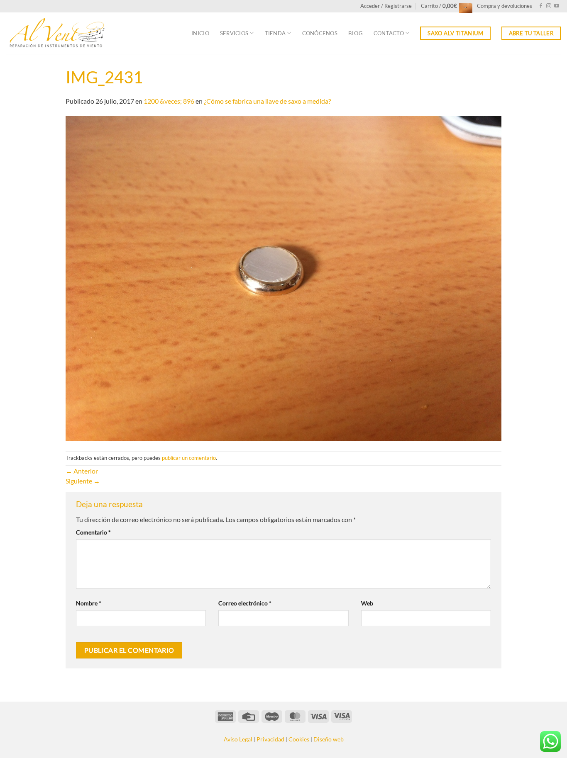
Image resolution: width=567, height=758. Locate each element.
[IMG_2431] (283, 278)
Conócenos (319, 33)
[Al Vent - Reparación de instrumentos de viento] (56, 33)
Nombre (88, 603)
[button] (386, 6)
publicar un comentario (189, 457)
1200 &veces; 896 (169, 101)
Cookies (298, 739)
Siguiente (83, 481)
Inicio (200, 33)
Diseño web (328, 739)
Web (367, 603)
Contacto (389, 33)
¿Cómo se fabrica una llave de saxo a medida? (267, 101)
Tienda (275, 33)
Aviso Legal (238, 739)
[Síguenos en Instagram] (548, 6)
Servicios (234, 33)
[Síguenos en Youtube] (556, 6)
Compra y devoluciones (504, 5)
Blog (355, 33)
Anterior (82, 471)
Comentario (93, 532)
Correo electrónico (244, 603)
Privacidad (270, 739)
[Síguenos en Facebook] (540, 6)
